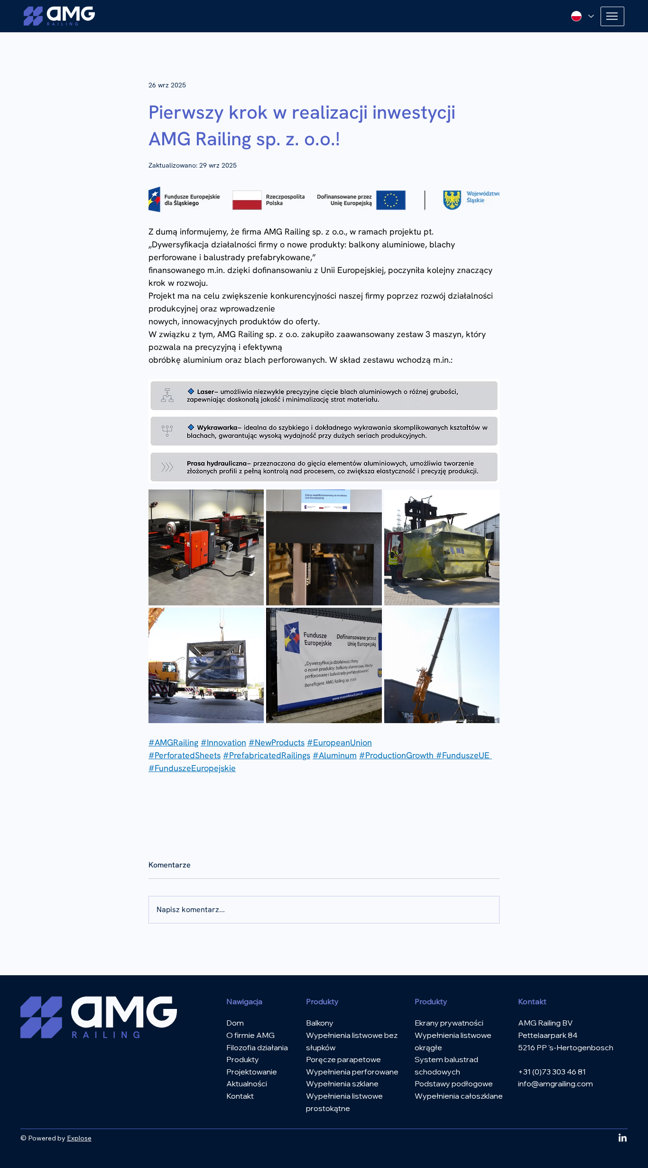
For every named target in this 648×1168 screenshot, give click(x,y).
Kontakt (240, 1096)
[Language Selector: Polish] (583, 16)
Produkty (242, 1059)
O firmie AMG (250, 1035)
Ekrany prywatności (449, 1022)
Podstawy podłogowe (454, 1083)
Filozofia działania (257, 1047)
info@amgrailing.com (555, 1083)
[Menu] (612, 16)
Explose (79, 1138)
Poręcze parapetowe (343, 1059)
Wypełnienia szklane (342, 1083)
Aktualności (246, 1083)
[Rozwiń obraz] (206, 547)
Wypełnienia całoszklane (459, 1096)
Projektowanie (251, 1071)
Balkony (319, 1022)
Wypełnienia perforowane (352, 1071)
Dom (235, 1022)
